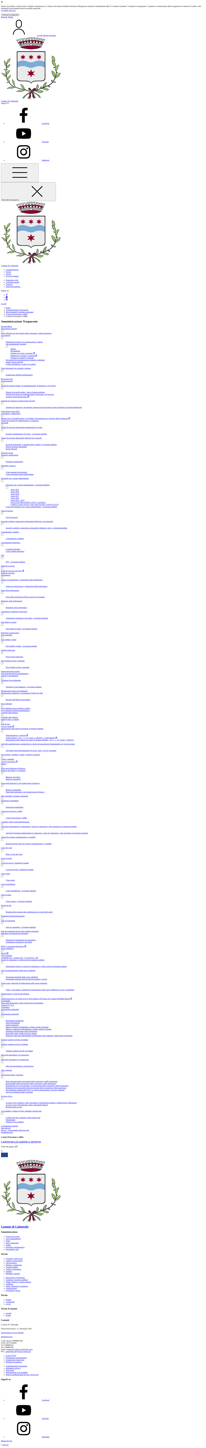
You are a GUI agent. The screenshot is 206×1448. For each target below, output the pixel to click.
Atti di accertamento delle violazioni (19, 1092)
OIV (2, 555)
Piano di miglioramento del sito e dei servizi (22, 1375)
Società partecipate (8, 650)
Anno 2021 (14, 490)
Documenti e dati (12, 1249)
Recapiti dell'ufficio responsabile (18, 700)
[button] (12, 270)
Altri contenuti (6, 1070)
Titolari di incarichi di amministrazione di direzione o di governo (30, 394)
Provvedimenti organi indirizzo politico (15, 708)
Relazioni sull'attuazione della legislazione (21, 1031)
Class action (5, 874)
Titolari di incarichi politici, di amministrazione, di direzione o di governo (28, 386)
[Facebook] (7, 295)
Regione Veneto (7, 17)
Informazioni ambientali (10, 1009)
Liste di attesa (6, 895)
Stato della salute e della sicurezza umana (21, 1034)
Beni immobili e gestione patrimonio (19, 312)
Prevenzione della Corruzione (12, 1075)
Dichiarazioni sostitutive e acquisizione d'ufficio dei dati (22, 693)
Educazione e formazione (15, 1278)
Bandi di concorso (8, 566)
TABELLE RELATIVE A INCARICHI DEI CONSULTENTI (34, 505)
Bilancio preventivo (13, 777)
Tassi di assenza (7, 511)
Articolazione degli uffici (10, 411)
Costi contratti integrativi (15, 551)
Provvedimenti (6, 704)
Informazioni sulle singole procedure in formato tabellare (22, 729)
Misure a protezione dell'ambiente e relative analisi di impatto (29, 1029)
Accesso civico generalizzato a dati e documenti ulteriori (27, 1105)
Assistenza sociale (12, 282)
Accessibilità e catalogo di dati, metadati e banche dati (21, 1111)
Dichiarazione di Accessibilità (12, 1333)
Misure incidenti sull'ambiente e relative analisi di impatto (27, 1027)
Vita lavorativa (11, 1263)
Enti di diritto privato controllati (13, 661)
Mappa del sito (6, 1441)
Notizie (8, 1300)
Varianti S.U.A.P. (7, 1005)
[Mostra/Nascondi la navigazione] (20, 172)
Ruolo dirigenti (11, 449)
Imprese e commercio (14, 1265)
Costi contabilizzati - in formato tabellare (21, 891)
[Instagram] (7, 300)
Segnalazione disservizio (15, 1360)
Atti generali (5, 335)
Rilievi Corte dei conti (14, 854)
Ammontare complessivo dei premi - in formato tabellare (27, 618)
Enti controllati (6, 635)
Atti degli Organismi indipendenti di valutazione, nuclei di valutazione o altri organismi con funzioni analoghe (47, 833)
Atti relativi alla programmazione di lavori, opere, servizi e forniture (31, 751)
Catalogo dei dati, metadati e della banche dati (23, 1118)
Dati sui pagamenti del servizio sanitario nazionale (20, 931)
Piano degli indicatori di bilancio (13, 768)
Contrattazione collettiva (10, 532)
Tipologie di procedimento (11, 680)
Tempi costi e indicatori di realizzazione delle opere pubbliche (24, 983)
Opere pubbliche (7, 949)
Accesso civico (6, 1096)
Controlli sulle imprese (9, 713)
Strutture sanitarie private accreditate (14, 1040)
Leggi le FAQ (11, 1356)
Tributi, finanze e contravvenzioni (18, 1282)
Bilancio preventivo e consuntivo (13, 771)
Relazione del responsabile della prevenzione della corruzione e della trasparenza (36, 1088)
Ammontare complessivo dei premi (14, 612)
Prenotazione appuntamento (16, 1358)
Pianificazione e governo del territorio (15, 994)
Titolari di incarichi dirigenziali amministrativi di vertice (21, 427)
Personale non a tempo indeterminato (15, 478)
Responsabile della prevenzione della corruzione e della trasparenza (31, 1084)
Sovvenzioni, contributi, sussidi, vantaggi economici (20, 755)
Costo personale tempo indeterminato (20, 474)
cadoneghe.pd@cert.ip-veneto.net (18, 1352)
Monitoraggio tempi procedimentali (14, 691)
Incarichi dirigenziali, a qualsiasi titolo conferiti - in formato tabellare (31, 445)
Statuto (13, 349)
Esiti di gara (5, 724)
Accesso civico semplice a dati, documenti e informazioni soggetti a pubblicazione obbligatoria (41, 1103)
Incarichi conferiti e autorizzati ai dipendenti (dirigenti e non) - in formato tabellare (36, 528)
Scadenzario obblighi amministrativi (19, 375)
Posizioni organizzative (9, 455)
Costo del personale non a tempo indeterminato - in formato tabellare (31, 507)
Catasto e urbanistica (13, 1269)
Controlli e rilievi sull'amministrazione (15, 822)
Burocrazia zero (7, 379)
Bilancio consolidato (13, 790)
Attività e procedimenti (9, 676)
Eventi (8, 1315)
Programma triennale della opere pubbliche (22, 977)
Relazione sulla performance (11, 601)
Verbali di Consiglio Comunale (22, 358)
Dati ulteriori (5, 1128)
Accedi (3, 304)
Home (8, 308)
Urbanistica (5, 1007)
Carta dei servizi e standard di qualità (15, 863)
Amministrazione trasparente (16, 1366)
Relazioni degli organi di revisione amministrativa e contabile (29, 844)
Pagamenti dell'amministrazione (13, 916)
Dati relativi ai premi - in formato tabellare (21, 629)
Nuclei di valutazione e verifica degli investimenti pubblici (23, 960)
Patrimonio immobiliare (10, 801)
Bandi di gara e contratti (10, 719)
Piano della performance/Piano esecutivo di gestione (25, 597)
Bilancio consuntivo (13, 779)
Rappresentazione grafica (10, 671)
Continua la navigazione (10, 15)
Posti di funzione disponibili (16, 447)
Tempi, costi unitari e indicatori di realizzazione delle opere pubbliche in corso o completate (40, 990)
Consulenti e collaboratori (10, 414)
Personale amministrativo (15, 1247)
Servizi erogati (6, 858)
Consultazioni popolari (9, 1126)
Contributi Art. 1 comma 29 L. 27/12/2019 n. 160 (19, 958)
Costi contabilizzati (8, 884)
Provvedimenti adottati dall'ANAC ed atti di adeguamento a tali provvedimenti (35, 1090)
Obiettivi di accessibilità (15, 1122)
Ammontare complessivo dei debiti (19, 942)
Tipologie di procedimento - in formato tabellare (24, 687)
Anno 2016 (14, 498)
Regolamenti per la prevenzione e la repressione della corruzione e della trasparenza (37, 1086)
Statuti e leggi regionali (14, 362)
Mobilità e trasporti (13, 1274)
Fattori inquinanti (12, 1025)
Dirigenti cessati (7, 453)
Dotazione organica (8, 466)
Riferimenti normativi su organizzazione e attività (24, 342)
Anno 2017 (14, 496)
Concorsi (9, 284)
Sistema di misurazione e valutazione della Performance (22, 580)
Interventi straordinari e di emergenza (15, 1055)
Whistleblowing (7, 1132)
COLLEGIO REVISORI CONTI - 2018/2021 (28, 502)
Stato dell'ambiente (13, 1023)
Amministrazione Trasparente (17, 310)
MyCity (6, 1445)
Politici (8, 1245)
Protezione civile (12, 280)
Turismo (9, 1271)
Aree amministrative (13, 1239)
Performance (5, 575)
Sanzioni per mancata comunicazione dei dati (18, 401)
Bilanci (3, 764)
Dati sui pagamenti (8, 921)
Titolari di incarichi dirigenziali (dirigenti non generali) (21, 438)
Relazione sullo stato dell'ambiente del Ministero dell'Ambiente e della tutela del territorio (39, 1036)
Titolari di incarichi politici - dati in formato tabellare (25, 392)
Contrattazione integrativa (10, 543)
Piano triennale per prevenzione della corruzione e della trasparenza (26, 333)
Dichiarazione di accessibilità (17, 1373)
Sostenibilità (5, 1001)
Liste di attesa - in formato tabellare (19, 901)
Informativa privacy (13, 1368)
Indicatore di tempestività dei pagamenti (21, 940)
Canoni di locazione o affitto (17, 314)
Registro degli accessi (14, 1107)
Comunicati (10, 1302)
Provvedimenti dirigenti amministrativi (15, 711)
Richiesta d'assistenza (14, 1362)
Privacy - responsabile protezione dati (15, 1130)
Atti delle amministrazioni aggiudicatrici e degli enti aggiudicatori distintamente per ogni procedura (38, 744)
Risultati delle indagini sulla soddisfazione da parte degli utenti (29, 912)
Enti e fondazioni (12, 1243)
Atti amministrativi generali (16, 344)
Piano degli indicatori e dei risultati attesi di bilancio (20, 783)
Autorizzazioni (11, 1288)
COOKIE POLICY (8, 11)
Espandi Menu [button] (6, 327)
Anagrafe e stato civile (14, 1259)
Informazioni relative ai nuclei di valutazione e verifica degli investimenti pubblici (36, 966)
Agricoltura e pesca (13, 1291)
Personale (4, 423)
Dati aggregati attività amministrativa (14, 674)
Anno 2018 (14, 494)
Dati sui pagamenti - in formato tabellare (21, 927)
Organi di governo (13, 1237)
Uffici (8, 1241)
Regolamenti (15, 351)
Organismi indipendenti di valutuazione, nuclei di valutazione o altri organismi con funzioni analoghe (39, 827)
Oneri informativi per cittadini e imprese (16, 368)
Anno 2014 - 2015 (17, 500)
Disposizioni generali (9, 329)
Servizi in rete (6, 905)
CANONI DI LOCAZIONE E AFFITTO (21, 1142)
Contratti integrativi (13, 549)
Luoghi (8, 1313)
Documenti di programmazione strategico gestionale (25, 360)
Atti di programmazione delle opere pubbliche (18, 971)
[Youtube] (7, 297)
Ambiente (9, 1284)
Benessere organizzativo (10, 633)
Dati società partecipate (14, 657)
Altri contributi (6, 956)
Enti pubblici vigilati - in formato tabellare (21, 646)
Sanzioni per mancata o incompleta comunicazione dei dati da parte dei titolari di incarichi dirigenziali (44, 407)
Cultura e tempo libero (14, 1261)
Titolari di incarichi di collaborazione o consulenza (20, 421)
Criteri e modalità (7, 759)
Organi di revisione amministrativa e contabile (18, 837)
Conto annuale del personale (16, 472)
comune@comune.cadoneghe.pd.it (19, 1349)
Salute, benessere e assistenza (17, 1286)
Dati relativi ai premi (8, 622)
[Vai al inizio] (2, 1151)
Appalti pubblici (12, 1267)
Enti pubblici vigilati (8, 640)
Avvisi (8, 1304)
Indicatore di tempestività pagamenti (14, 933)
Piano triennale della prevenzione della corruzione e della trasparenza (31, 1081)
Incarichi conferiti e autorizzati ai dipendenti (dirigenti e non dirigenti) (27, 521)
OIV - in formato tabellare (15, 562)
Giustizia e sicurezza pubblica (17, 1280)
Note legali (10, 1370)
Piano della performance (10, 590)
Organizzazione (7, 381)
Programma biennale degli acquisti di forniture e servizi (26, 979)
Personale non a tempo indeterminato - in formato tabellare (28, 485)
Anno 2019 (14, 492)
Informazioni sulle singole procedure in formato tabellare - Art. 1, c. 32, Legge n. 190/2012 (40, 740)
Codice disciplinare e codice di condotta (21, 364)
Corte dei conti (6, 848)
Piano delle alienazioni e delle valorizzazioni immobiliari (22, 1003)
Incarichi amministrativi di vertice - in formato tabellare (26, 434)
